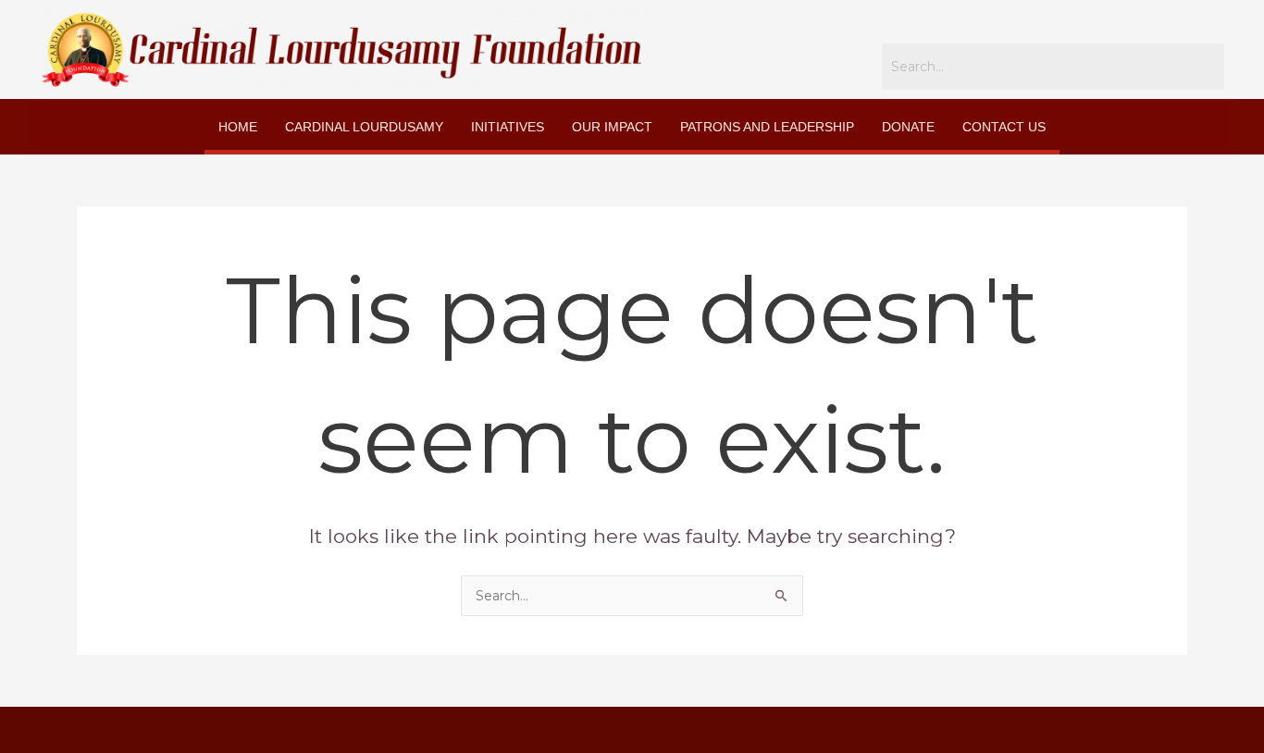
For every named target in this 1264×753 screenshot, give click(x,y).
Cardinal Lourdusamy (364, 126)
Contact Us (1004, 126)
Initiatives (507, 126)
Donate (908, 126)
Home (237, 126)
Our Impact (612, 126)
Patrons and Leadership (767, 126)
